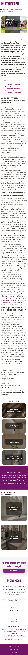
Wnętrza (14, 621)
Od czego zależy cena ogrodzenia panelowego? (13, 91)
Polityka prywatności (14, 646)
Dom (11, 9)
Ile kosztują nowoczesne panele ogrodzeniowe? (13, 87)
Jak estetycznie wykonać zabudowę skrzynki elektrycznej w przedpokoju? (14, 426)
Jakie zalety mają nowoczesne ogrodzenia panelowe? (15, 83)
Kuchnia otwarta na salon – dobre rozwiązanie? (14, 632)
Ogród (14, 617)
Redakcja (14, 605)
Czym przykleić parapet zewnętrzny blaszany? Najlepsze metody (14, 457)
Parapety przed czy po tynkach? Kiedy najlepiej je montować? (14, 441)
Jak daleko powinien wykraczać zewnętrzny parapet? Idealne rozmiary (14, 537)
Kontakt (14, 607)
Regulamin (14, 652)
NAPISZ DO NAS (14, 571)
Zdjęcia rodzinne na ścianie (14, 639)
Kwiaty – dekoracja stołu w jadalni (14, 629)
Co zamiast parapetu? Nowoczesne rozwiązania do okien (14, 508)
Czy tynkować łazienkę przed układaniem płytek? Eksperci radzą (14, 636)
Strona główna (4, 9)
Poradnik (14, 619)
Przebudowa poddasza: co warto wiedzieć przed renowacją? (14, 410)
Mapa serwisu (14, 649)
